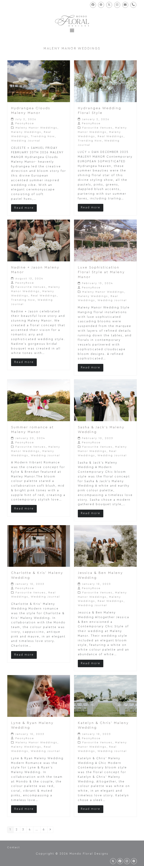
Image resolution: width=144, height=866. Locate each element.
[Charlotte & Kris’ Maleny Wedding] (38, 545)
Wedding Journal (25, 140)
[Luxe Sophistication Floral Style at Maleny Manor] (105, 240)
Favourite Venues (97, 127)
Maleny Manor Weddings (36, 127)
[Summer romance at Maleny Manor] (38, 400)
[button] (72, 30)
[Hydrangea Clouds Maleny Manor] (38, 81)
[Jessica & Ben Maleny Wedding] (105, 545)
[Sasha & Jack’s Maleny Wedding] (105, 400)
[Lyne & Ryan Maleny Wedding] (38, 695)
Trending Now (43, 136)
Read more (24, 207)
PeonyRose (24, 123)
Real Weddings (111, 136)
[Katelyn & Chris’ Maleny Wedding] (105, 695)
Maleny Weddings (26, 132)
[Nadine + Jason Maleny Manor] (38, 240)
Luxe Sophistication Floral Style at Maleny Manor (101, 272)
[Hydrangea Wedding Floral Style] (105, 81)
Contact (13, 847)
